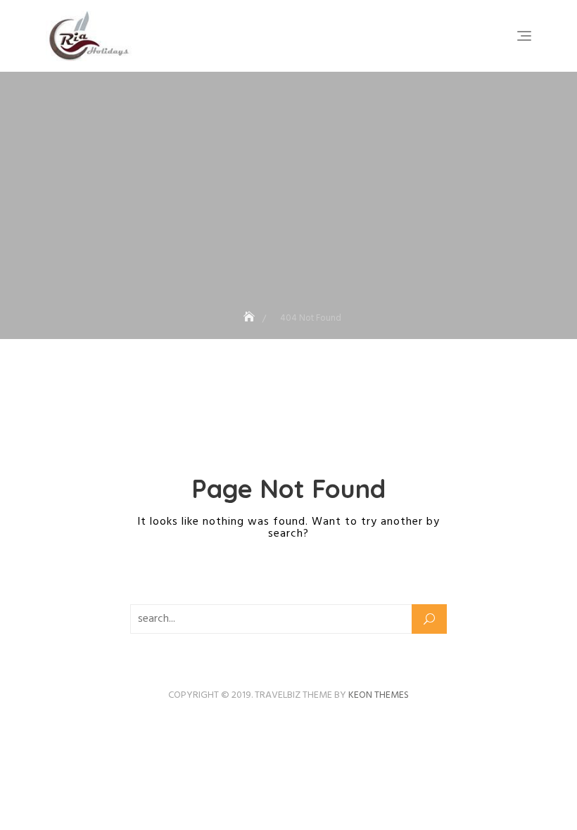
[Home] (250, 318)
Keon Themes (378, 695)
